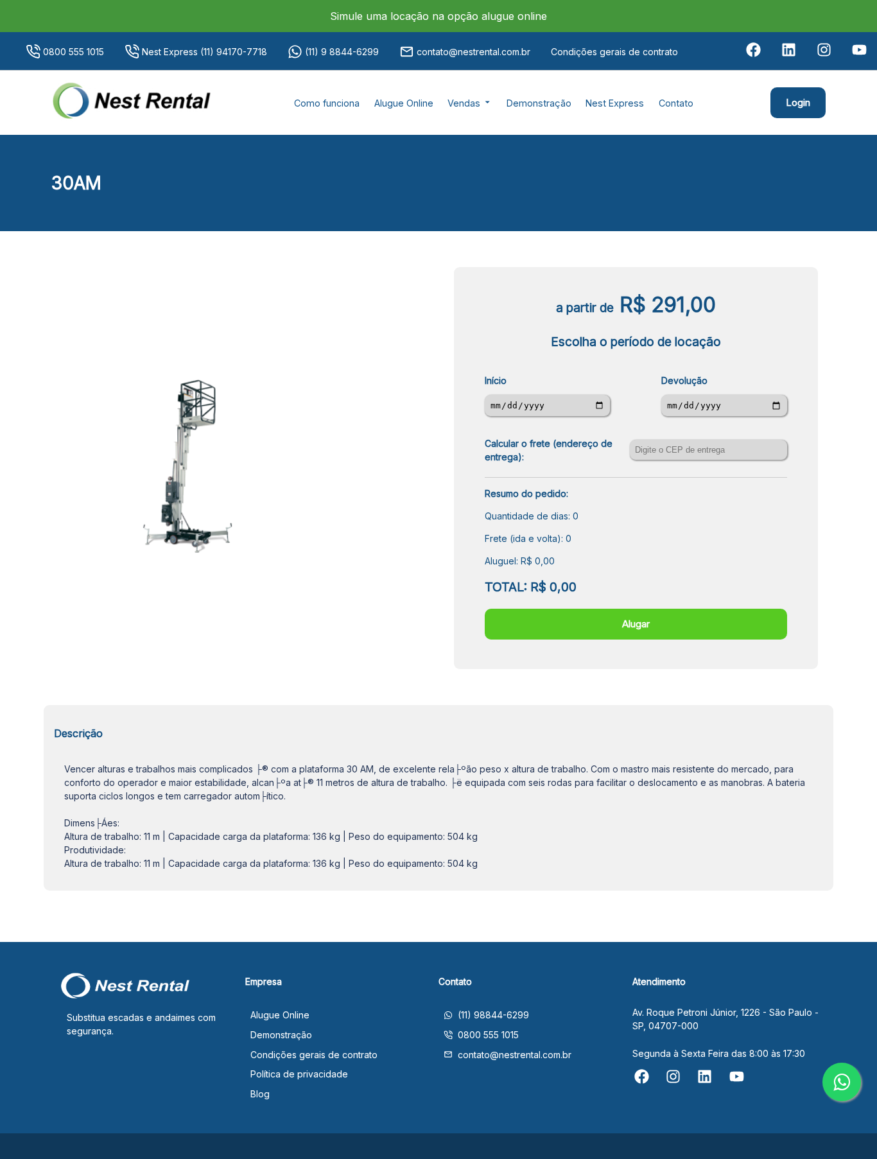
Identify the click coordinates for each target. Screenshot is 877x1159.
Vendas (465, 103)
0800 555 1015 (73, 51)
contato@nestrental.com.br (473, 51)
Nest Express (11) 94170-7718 (204, 51)
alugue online (512, 16)
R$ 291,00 (668, 304)
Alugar (636, 624)
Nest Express (615, 103)
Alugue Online (403, 103)
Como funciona (327, 103)
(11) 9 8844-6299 (342, 51)
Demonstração (539, 103)
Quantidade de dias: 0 (531, 515)
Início (496, 380)
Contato (676, 103)
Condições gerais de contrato (614, 51)
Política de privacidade (299, 1073)
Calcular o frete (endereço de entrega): (548, 450)
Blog (260, 1093)
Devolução (684, 380)
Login (798, 102)
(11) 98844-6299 (493, 1014)
